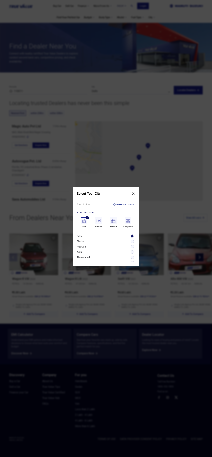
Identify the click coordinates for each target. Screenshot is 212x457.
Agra (79, 252)
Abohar (80, 241)
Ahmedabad (83, 257)
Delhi (79, 236)
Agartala (81, 246)
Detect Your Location (125, 204)
